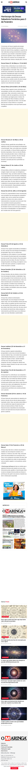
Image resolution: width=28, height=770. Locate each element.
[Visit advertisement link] (14, 9)
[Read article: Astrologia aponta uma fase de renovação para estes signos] (14, 632)
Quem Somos (4, 750)
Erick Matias (5, 26)
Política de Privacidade (6, 747)
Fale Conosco (4, 745)
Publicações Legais (5, 749)
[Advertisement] (14, 123)
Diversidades (5, 616)
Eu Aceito (14, 768)
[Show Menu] (1, 2)
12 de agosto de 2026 (6, 623)
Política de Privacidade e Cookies (16, 766)
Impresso (3, 743)
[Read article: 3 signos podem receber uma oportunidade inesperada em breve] (14, 713)
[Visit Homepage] (14, 2)
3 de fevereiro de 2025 (22, 26)
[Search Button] (26, 2)
